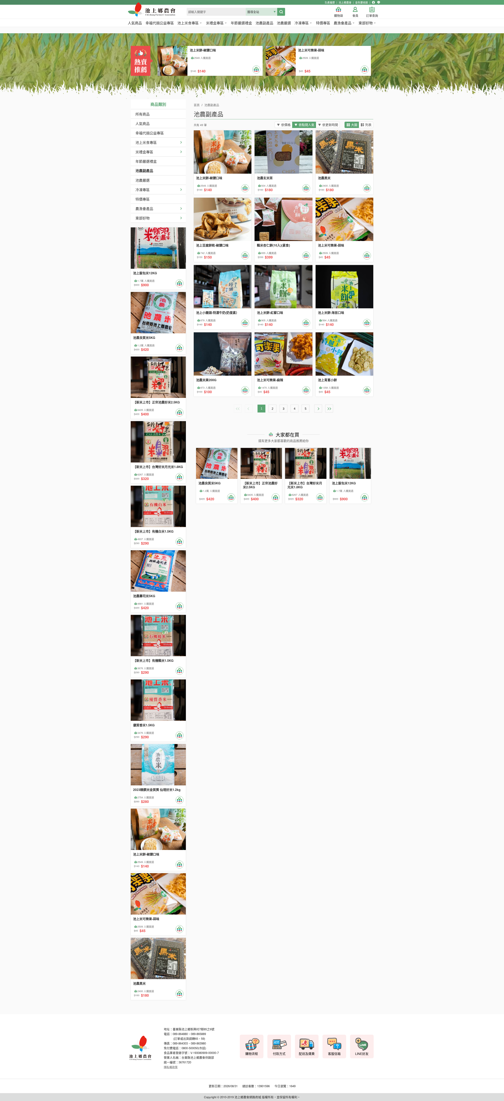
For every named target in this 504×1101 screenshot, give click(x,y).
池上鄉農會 (345, 2)
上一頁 (249, 408)
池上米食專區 (146, 142)
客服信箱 (334, 1053)
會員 (355, 16)
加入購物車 (256, 69)
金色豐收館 (361, 2)
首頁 (197, 105)
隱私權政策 (171, 1067)
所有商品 (142, 114)
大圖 (354, 125)
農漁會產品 (144, 208)
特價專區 (142, 199)
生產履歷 (330, 2)
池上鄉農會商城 (160, 12)
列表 (368, 125)
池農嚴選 (142, 180)
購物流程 (251, 1053)
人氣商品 (142, 123)
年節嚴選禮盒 (146, 161)
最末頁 (329, 408)
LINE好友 (362, 1053)
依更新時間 (330, 125)
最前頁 (238, 408)
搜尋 (281, 12)
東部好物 (142, 218)
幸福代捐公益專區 (149, 132)
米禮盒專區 (144, 151)
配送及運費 (307, 1053)
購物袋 (338, 16)
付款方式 (279, 1053)
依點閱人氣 (306, 125)
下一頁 (318, 408)
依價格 (286, 125)
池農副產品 (144, 170)
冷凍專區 (142, 189)
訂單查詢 (372, 16)
